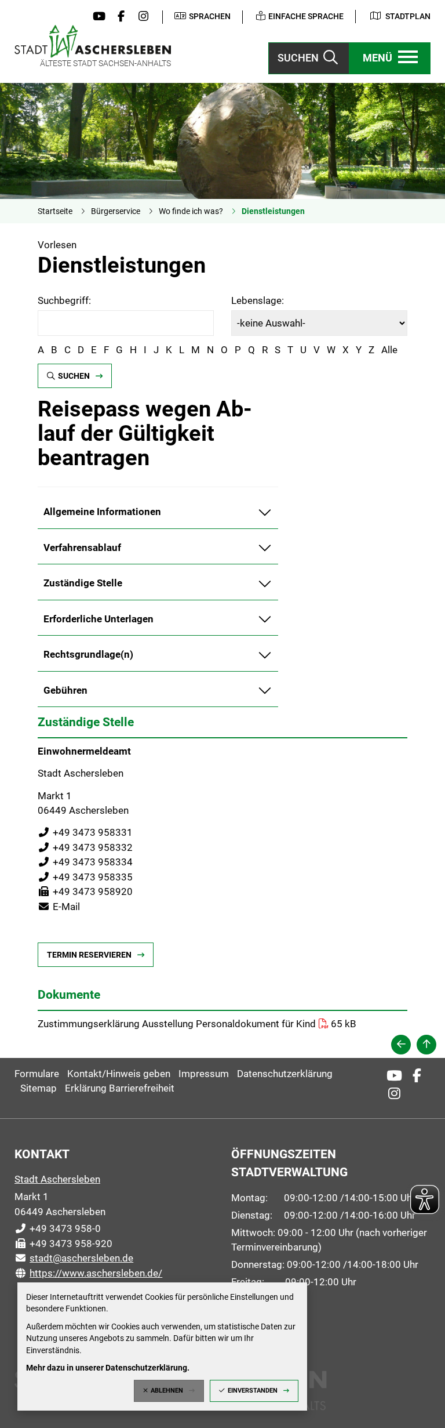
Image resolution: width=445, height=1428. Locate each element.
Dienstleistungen (273, 211)
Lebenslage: (257, 300)
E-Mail (59, 906)
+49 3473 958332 (85, 847)
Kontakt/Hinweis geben (118, 1073)
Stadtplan (408, 16)
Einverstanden (253, 1390)
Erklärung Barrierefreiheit (119, 1088)
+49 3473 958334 (85, 862)
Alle (389, 350)
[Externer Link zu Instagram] (141, 17)
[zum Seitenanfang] (426, 1044)
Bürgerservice (115, 211)
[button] (390, 58)
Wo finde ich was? (191, 211)
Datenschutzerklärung (285, 1073)
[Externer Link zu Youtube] (96, 17)
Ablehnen (167, 1390)
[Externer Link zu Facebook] (118, 17)
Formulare (36, 1073)
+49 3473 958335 (85, 877)
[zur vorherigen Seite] (401, 1044)
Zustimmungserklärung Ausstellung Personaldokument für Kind (177, 1024)
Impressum (203, 1073)
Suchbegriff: (64, 300)
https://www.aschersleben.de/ (88, 1273)
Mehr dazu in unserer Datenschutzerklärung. (107, 1367)
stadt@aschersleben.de (73, 1258)
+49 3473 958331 (85, 832)
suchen (74, 375)
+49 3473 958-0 (57, 1228)
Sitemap (38, 1088)
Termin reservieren (89, 954)
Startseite (55, 211)
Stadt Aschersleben (57, 1179)
